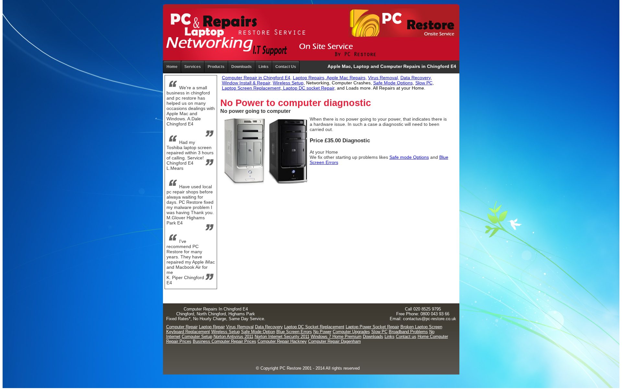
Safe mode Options (409, 157)
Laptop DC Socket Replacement (314, 326)
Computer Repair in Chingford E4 (256, 77)
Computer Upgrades (351, 331)
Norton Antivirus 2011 (233, 336)
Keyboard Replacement (188, 331)
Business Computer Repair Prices (224, 341)
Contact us (406, 336)
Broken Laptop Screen (421, 326)
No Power (322, 331)
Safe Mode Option (258, 331)
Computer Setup (197, 336)
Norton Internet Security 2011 (282, 336)
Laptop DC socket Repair (308, 88)
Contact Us (285, 66)
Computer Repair (182, 326)
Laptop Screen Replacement (251, 88)
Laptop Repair (212, 326)
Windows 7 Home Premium (336, 336)
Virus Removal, (383, 77)
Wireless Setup (288, 82)
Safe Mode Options (393, 82)
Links (264, 66)
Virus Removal (240, 326)
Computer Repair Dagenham (334, 341)
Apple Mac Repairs (345, 77)
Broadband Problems (408, 331)
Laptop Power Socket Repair (372, 326)
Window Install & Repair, (246, 82)
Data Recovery (415, 77)
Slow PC (423, 82)
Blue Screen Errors (294, 331)
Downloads (373, 336)
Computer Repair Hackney (282, 341)
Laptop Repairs (308, 77)
